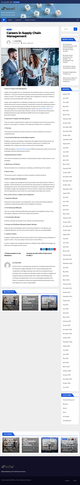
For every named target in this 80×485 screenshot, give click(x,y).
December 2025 (67, 127)
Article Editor (17, 41)
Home (10, 20)
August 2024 (66, 193)
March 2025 (66, 164)
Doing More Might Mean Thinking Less (68, 443)
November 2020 (67, 333)
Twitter (74, 480)
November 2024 (67, 180)
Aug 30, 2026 (8, 447)
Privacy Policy (30, 20)
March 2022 (66, 280)
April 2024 (66, 209)
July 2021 (65, 304)
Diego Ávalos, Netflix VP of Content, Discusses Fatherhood (70, 79)
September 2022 (67, 263)
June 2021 (66, 309)
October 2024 (66, 185)
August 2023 (66, 234)
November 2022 (67, 259)
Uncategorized (67, 420)
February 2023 (67, 255)
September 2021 (67, 296)
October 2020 (66, 337)
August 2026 (66, 94)
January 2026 (67, 123)
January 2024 (67, 222)
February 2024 (67, 218)
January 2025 (67, 172)
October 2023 (66, 230)
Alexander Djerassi (45, 108)
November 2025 (67, 131)
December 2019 (67, 379)
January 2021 (67, 325)
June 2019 (66, 387)
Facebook (67, 480)
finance (65, 408)
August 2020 (66, 346)
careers (24, 43)
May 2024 (65, 205)
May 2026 (65, 106)
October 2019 (66, 383)
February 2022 (67, 284)
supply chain (30, 43)
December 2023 (67, 226)
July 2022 (65, 267)
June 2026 (66, 102)
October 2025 (66, 135)
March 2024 (66, 214)
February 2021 (67, 321)
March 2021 (66, 317)
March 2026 (66, 114)
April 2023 (66, 247)
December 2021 (67, 288)
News (64, 412)
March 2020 (66, 366)
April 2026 (66, 110)
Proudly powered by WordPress (8, 480)
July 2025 (65, 147)
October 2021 (66, 292)
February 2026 (67, 119)
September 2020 (67, 342)
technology (66, 416)
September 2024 (67, 189)
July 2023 (65, 238)
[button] (77, 20)
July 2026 (65, 98)
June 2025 (66, 152)
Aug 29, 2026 (28, 447)
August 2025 (66, 143)
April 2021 (66, 313)
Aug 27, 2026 (67, 447)
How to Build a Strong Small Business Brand (49, 300)
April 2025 (66, 160)
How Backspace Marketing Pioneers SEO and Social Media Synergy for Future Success (11, 296)
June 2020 (66, 354)
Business (9, 29)
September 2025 (67, 139)
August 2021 (66, 300)
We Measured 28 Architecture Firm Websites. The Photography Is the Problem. (30, 296)
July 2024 (65, 197)
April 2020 (66, 362)
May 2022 (65, 271)
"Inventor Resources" (69, 400)
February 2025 (67, 168)
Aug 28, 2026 (47, 447)
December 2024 (67, 176)
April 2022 (66, 275)
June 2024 (66, 201)
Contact (18, 20)
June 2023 (66, 242)
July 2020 (65, 350)
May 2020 (65, 358)
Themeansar (28, 480)
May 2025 (65, 156)
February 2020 (67, 370)
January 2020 (67, 375)
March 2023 (66, 251)
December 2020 (67, 329)
